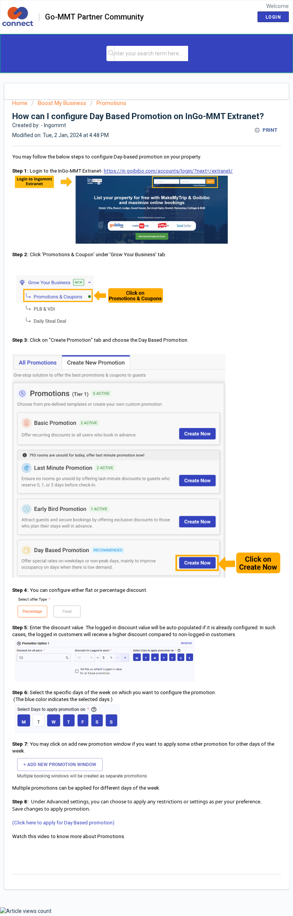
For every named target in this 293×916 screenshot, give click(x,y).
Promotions (111, 103)
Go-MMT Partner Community (94, 17)
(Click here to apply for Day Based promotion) (63, 823)
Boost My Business (62, 103)
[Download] (132, 463)
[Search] (111, 53)
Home (19, 103)
